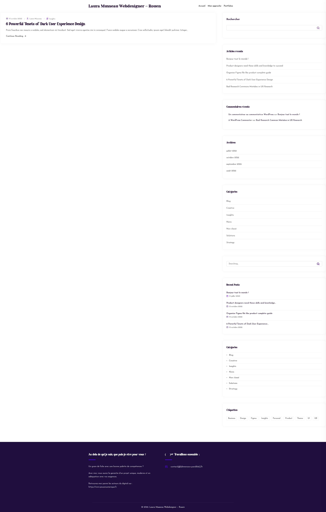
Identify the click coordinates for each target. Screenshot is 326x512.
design (243, 418)
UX (316, 418)
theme (300, 418)
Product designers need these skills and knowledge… (251, 303)
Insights (52, 19)
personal (276, 418)
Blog (228, 201)
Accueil (202, 6)
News (229, 222)
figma (253, 418)
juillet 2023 (231, 151)
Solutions (230, 236)
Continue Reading (14, 36)
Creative (230, 208)
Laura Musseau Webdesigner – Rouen (125, 6)
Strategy (230, 243)
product (288, 418)
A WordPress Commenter (240, 120)
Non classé (231, 229)
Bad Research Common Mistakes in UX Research (279, 120)
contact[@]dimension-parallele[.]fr (187, 467)
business (231, 418)
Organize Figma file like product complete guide (248, 73)
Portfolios (228, 6)
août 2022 (231, 171)
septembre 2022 (234, 164)
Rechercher (233, 19)
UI (309, 418)
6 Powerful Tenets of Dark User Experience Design (45, 24)
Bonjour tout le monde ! (237, 59)
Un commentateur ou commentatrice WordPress (251, 115)
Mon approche (214, 6)
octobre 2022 (232, 158)
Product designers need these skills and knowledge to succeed (254, 66)
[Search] (320, 261)
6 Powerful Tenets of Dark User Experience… (247, 324)
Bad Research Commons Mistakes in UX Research (249, 87)
